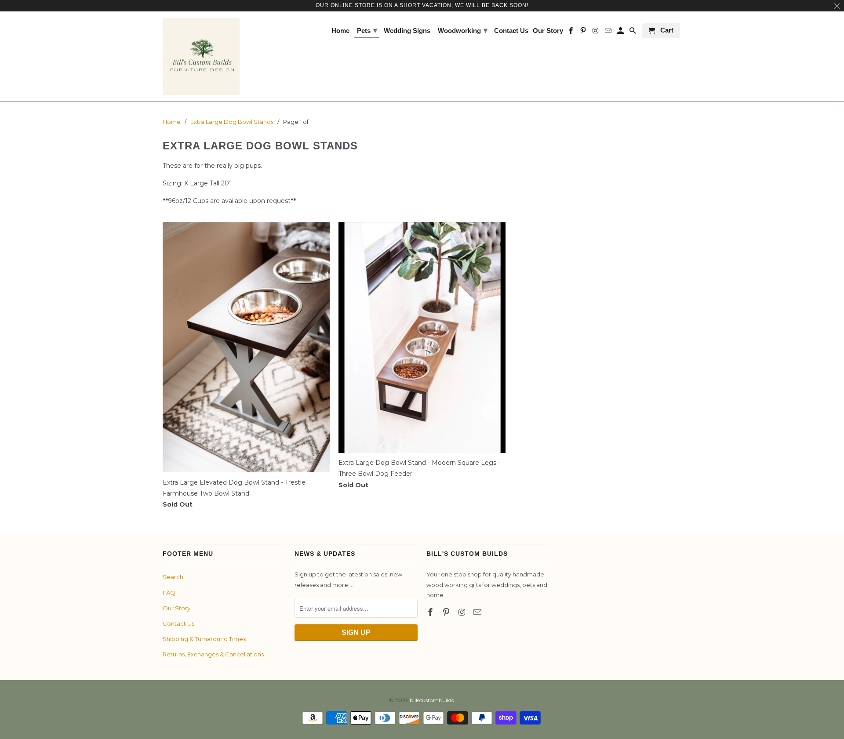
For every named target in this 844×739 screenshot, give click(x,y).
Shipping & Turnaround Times (204, 638)
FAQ (169, 592)
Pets (367, 30)
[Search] (633, 32)
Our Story (176, 608)
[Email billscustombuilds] (478, 612)
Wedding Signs (407, 30)
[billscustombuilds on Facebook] (431, 612)
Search (173, 576)
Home (340, 30)
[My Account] (621, 32)
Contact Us (178, 623)
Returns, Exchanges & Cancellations (213, 654)
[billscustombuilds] (201, 56)
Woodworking (462, 30)
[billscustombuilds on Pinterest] (447, 612)
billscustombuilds (432, 700)
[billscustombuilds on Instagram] (463, 612)
